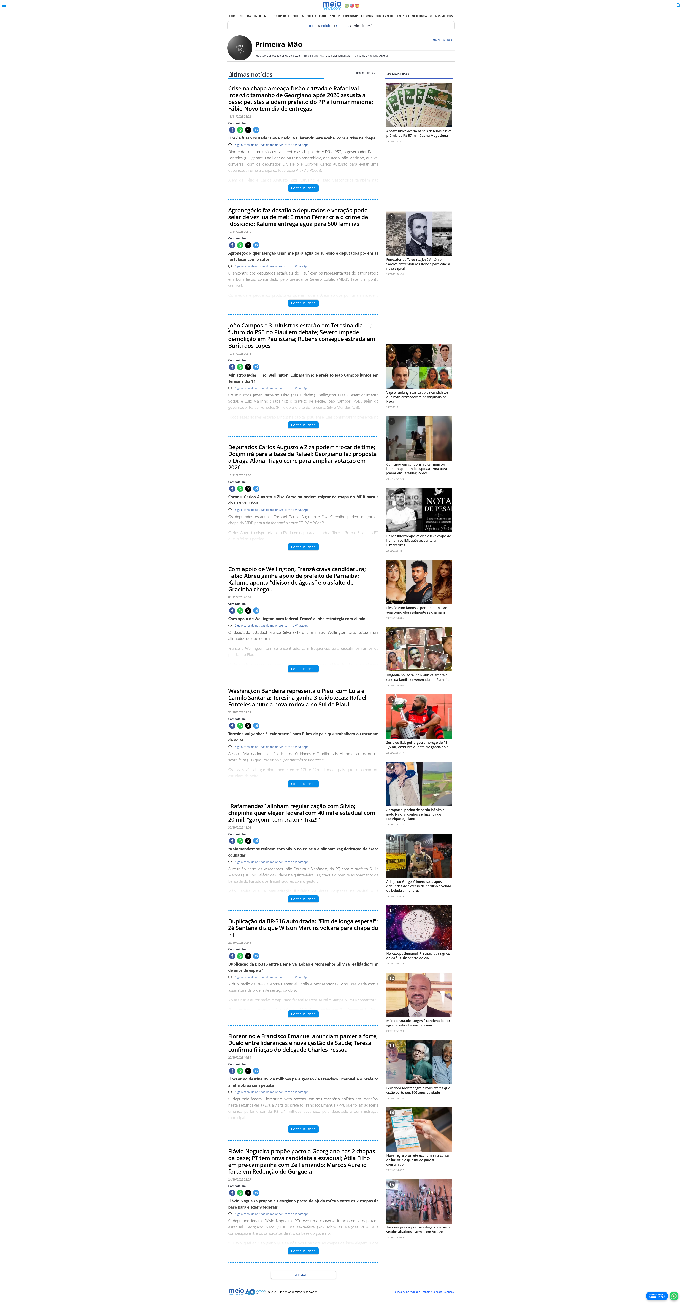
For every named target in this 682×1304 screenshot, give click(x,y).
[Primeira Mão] (239, 59)
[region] (419, 178)
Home (233, 16)
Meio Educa (419, 16)
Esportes (334, 16)
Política (298, 16)
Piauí (322, 16)
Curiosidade (281, 16)
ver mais (301, 1275)
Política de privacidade (407, 1292)
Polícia (311, 16)
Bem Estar (402, 16)
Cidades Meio (384, 16)
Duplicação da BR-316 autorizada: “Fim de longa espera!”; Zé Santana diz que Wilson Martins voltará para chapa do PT (303, 928)
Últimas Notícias (441, 16)
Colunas (367, 16)
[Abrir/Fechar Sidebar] (4, 5)
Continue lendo (303, 187)
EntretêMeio (262, 16)
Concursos (350, 16)
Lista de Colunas (441, 40)
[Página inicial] (332, 5)
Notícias (245, 16)
